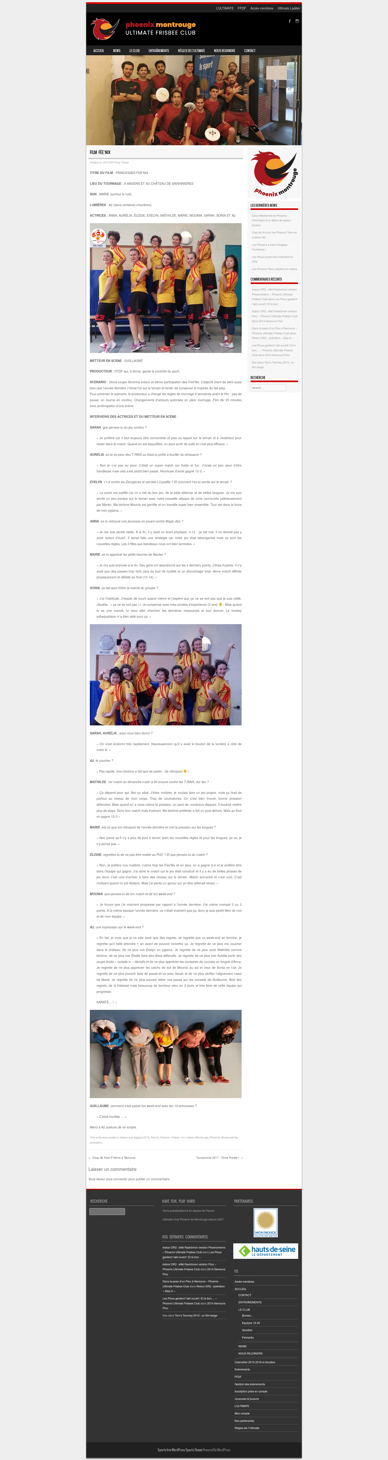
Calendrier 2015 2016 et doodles (255, 1362)
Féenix (155, 1137)
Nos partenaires (244, 1421)
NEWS (117, 50)
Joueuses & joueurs (247, 1399)
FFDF (242, 8)
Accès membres (261, 8)
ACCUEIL (98, 50)
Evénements (242, 1369)
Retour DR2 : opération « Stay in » (273, 338)
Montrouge (202, 1137)
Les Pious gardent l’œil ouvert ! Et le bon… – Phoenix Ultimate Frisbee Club (274, 350)
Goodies (247, 1330)
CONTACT (250, 50)
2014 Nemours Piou (271, 321)
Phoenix (215, 1137)
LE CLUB (135, 50)
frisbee (176, 1137)
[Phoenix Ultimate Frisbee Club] (144, 29)
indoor (190, 1137)
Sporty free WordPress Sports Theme (180, 1449)
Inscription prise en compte (251, 1391)
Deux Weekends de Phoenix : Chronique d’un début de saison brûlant (271, 220)
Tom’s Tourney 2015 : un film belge (196, 1315)
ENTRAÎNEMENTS (159, 50)
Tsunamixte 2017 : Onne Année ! (219, 1157)
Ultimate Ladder (289, 8)
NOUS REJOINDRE (224, 50)
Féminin (165, 1137)
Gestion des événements (250, 1384)
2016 (146, 1137)
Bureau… (248, 1315)
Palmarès (248, 1337)
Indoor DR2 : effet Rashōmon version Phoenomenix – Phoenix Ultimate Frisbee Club (274, 294)
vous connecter (117, 1179)
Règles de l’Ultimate (191, 50)
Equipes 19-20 (251, 1323)
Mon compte (242, 1413)
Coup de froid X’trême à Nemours (112, 1157)
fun (183, 1137)
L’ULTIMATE (225, 8)
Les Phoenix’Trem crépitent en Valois (274, 269)
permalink (96, 1142)
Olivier (125, 162)
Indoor (124, 1137)
